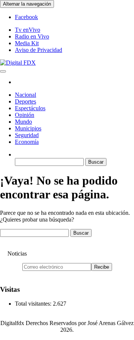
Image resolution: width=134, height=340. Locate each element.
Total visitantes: (34, 303)
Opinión (24, 115)
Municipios (28, 128)
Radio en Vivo (32, 36)
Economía (27, 142)
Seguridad (27, 135)
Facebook (26, 17)
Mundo (23, 121)
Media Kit (27, 43)
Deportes (25, 101)
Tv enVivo (27, 30)
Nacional (25, 95)
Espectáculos (30, 108)
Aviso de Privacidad (38, 50)
